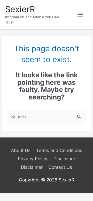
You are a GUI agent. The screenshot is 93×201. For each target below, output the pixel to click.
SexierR (20, 9)
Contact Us (60, 167)
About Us (20, 150)
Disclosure (64, 158)
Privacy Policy (33, 158)
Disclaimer (32, 167)
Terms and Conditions (59, 150)
